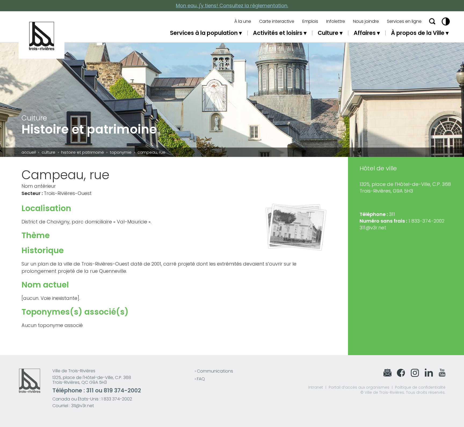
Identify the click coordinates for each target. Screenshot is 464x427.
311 (90, 390)
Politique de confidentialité (420, 387)
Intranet (315, 387)
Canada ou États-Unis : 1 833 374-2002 (92, 399)
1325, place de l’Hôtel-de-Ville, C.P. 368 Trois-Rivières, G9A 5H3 (405, 187)
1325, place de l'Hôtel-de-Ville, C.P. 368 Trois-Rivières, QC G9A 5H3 (91, 379)
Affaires (365, 33)
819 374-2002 (122, 390)
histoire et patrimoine (82, 152)
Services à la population (204, 33)
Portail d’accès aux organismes (359, 387)
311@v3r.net (373, 227)
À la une (242, 21)
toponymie (121, 152)
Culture (328, 33)
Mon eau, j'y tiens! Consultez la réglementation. (232, 5)
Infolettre (335, 21)
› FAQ (200, 379)
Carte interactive (276, 21)
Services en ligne (404, 21)
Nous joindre (366, 21)
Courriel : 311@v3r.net (73, 406)
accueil (28, 152)
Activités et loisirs (277, 33)
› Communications (214, 371)
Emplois (310, 21)
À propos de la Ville (417, 33)
